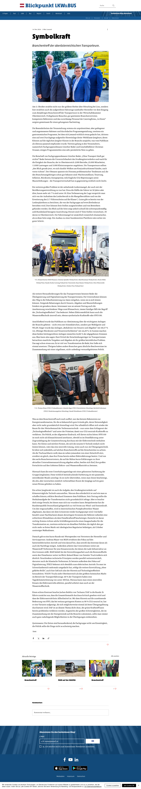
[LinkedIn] (76, 759)
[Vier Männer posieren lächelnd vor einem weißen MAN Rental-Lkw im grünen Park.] (37, 668)
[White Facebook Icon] (64, 759)
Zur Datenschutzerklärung (92, 786)
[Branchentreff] (104, 668)
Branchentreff (30, 680)
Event (34, 631)
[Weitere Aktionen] (107, 29)
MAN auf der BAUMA (67, 680)
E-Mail (42, 737)
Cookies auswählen (112, 785)
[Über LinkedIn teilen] (43, 638)
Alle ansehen (115, 656)
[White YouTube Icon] (70, 759)
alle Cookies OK (129, 785)
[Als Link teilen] (48, 638)
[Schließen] (138, 785)
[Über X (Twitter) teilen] (38, 638)
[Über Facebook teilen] (33, 638)
